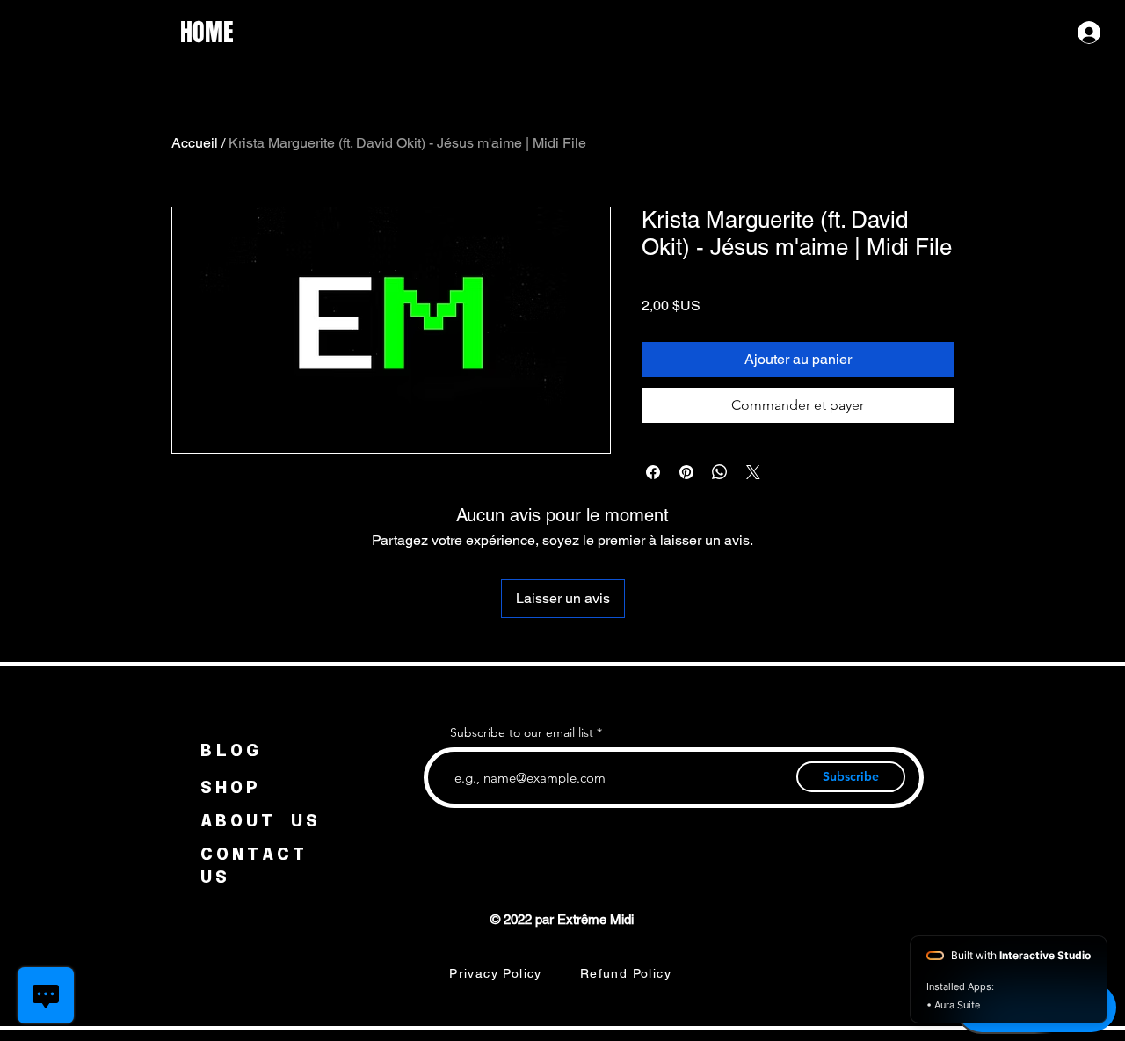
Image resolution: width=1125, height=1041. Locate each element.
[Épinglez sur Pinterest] (686, 472)
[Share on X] (753, 472)
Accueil (194, 143)
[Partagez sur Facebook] (653, 472)
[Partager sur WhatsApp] (719, 472)
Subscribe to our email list (521, 732)
